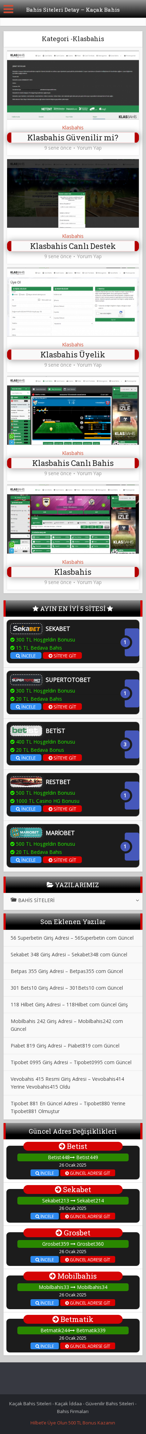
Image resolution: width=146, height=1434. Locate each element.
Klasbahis (73, 127)
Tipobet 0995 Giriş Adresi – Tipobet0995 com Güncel (71, 1062)
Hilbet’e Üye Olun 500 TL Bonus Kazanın (72, 1422)
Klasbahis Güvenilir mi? (72, 137)
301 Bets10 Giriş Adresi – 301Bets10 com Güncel (67, 987)
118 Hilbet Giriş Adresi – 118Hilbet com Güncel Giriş (69, 1004)
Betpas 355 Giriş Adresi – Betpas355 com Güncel (67, 971)
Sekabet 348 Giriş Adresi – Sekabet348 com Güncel (69, 954)
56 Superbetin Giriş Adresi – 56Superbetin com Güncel (72, 937)
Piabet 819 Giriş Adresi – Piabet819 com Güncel (65, 1045)
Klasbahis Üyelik (72, 354)
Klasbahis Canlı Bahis (73, 463)
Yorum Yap (89, 148)
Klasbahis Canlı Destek (73, 246)
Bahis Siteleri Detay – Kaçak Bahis (73, 9)
